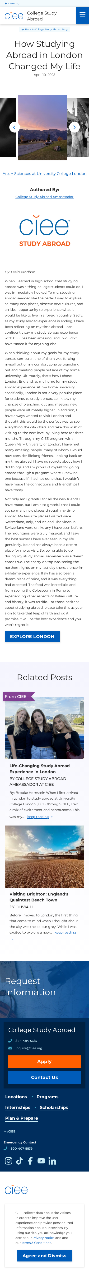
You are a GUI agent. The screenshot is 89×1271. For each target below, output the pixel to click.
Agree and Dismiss (44, 1255)
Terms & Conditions (36, 1243)
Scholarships (54, 1107)
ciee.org (13, 3)
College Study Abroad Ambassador (44, 197)
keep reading (38, 817)
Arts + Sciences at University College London (45, 173)
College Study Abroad (41, 1030)
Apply (44, 1061)
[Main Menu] (82, 15)
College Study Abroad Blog (51, 29)
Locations (16, 1096)
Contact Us (44, 1077)
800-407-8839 (22, 1148)
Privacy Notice (44, 1238)
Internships (17, 1107)
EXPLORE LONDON (32, 636)
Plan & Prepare (21, 1118)
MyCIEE (9, 1131)
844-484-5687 (26, 1041)
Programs (48, 1096)
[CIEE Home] (16, 1202)
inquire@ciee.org (28, 1048)
